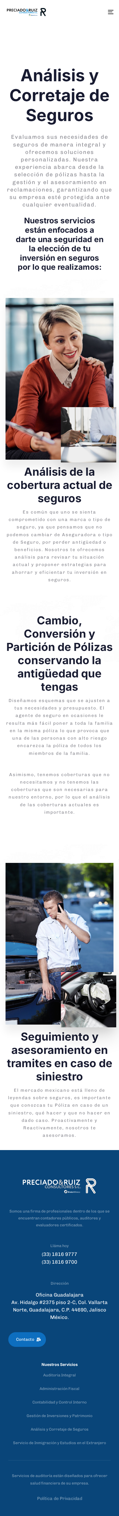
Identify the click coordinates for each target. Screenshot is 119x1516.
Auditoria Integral (59, 1375)
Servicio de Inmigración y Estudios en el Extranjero (59, 1443)
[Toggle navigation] (95, 12)
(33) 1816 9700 (59, 1262)
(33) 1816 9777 (59, 1254)
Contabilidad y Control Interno (59, 1402)
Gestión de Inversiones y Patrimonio (59, 1415)
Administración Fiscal (59, 1388)
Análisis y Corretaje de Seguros (60, 1429)
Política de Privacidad (59, 1498)
